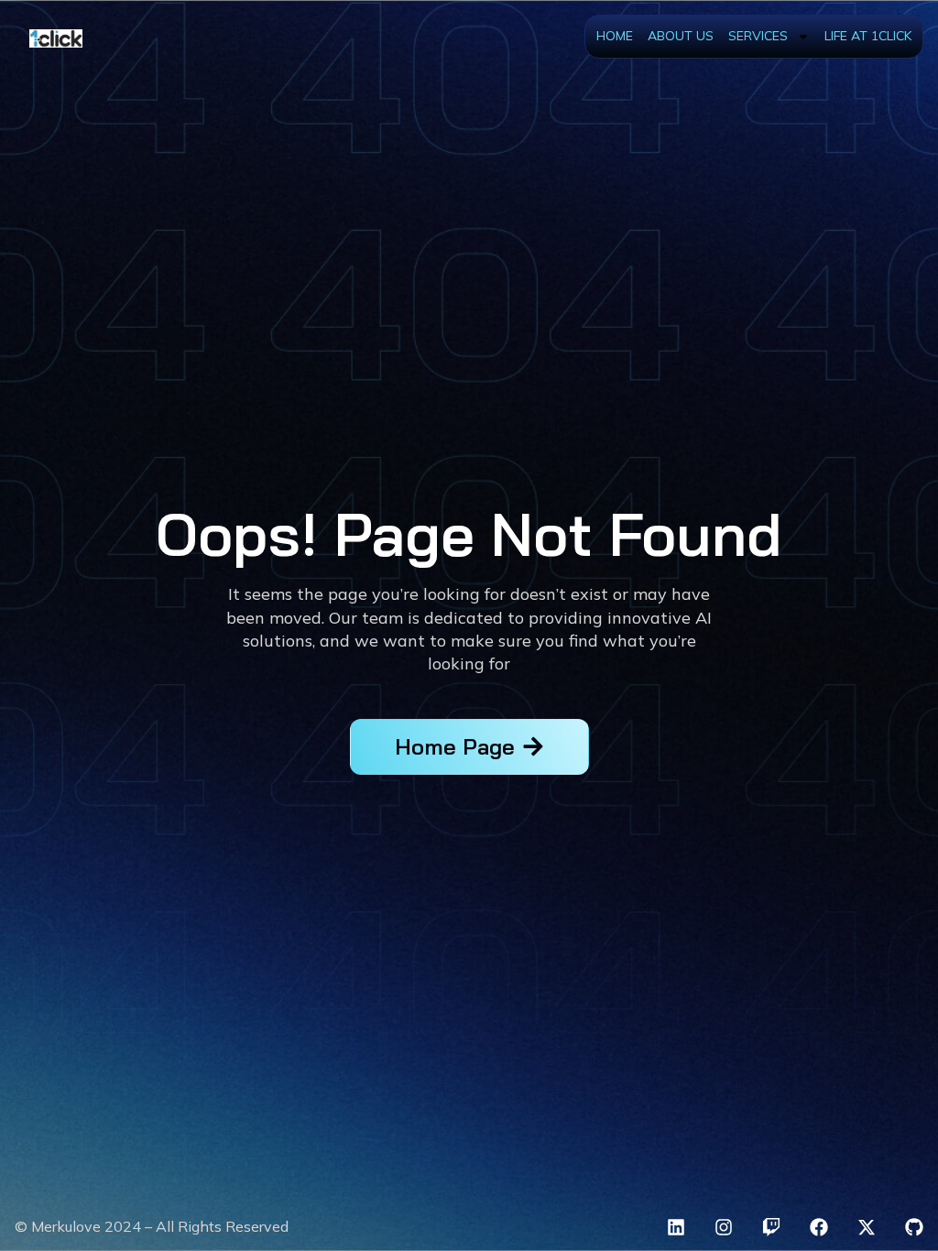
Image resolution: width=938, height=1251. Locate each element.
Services (758, 35)
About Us (681, 35)
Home (614, 35)
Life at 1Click (867, 35)
